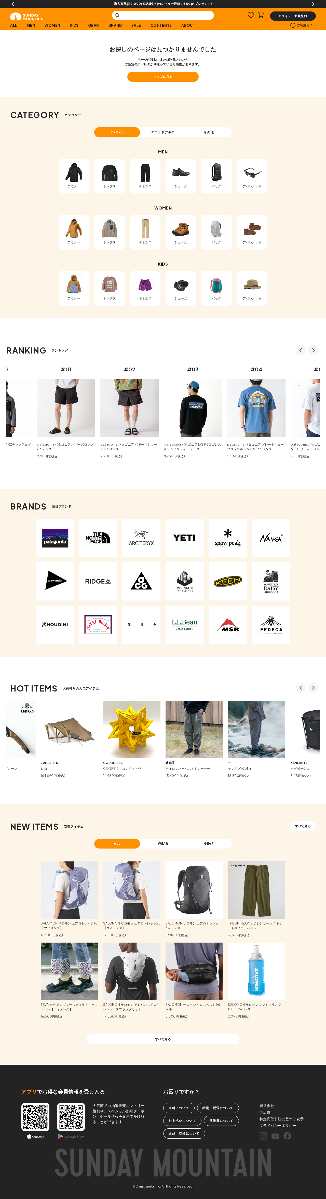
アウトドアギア (163, 132)
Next (313, 4)
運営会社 (267, 1105)
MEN (31, 25)
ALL (13, 25)
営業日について (221, 1121)
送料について (179, 1108)
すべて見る (303, 826)
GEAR (93, 25)
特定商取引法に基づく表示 (282, 1118)
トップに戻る (163, 77)
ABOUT (188, 25)
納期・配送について (218, 1108)
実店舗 (265, 1112)
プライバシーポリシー (278, 1125)
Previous (12, 4)
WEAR (163, 843)
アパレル (117, 132)
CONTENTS (161, 25)
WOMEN (52, 25)
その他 (209, 132)
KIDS (74, 25)
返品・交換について (184, 1133)
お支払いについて (182, 1121)
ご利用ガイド (306, 25)
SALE (136, 25)
